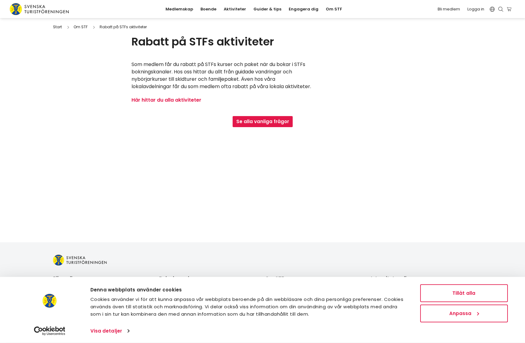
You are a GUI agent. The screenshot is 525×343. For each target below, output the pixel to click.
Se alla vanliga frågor (262, 121)
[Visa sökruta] (500, 9)
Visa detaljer (106, 331)
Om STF (81, 26)
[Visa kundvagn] (510, 9)
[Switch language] (492, 9)
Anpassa (460, 313)
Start (57, 26)
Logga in (475, 9)
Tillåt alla (463, 293)
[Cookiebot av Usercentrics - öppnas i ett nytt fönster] (49, 331)
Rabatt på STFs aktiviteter (123, 26)
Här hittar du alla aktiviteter (166, 99)
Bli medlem (449, 9)
